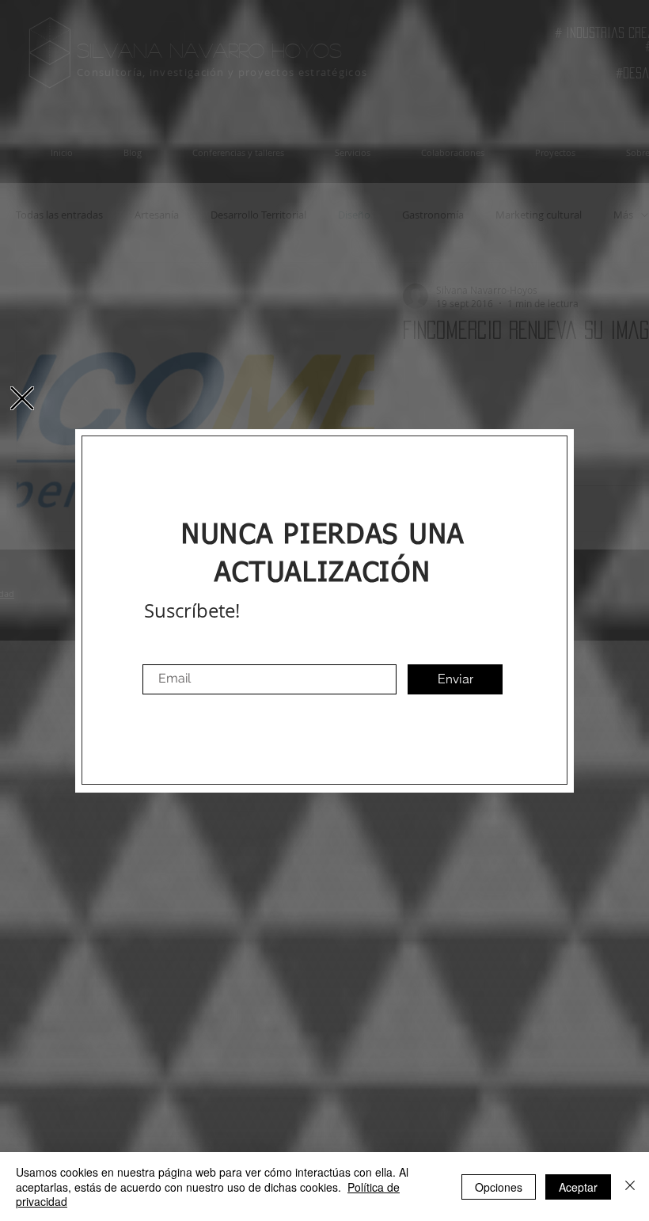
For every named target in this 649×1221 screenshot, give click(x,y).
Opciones (498, 1187)
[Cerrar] (630, 1186)
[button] (22, 398)
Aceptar (578, 1187)
